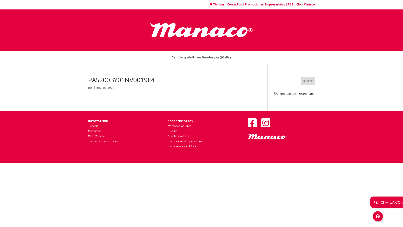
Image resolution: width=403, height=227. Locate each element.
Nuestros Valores (178, 136)
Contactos (234, 4)
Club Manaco (305, 4)
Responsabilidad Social (183, 146)
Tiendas (218, 4)
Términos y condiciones (103, 141)
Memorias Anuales (179, 126)
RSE (290, 4)
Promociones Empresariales (265, 4)
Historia (172, 131)
